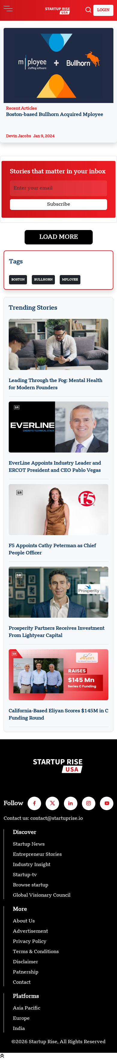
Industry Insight (31, 864)
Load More (58, 237)
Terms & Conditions (36, 951)
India (19, 1028)
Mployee (70, 279)
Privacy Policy (29, 941)
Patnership (25, 972)
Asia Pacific (26, 1008)
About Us (24, 921)
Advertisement (30, 931)
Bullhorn (43, 279)
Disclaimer (25, 962)
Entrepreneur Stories (37, 854)
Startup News (29, 844)
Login (103, 10)
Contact (22, 982)
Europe (21, 1018)
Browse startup (30, 885)
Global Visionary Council (41, 895)
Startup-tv (25, 875)
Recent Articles (54, 111)
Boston (18, 279)
